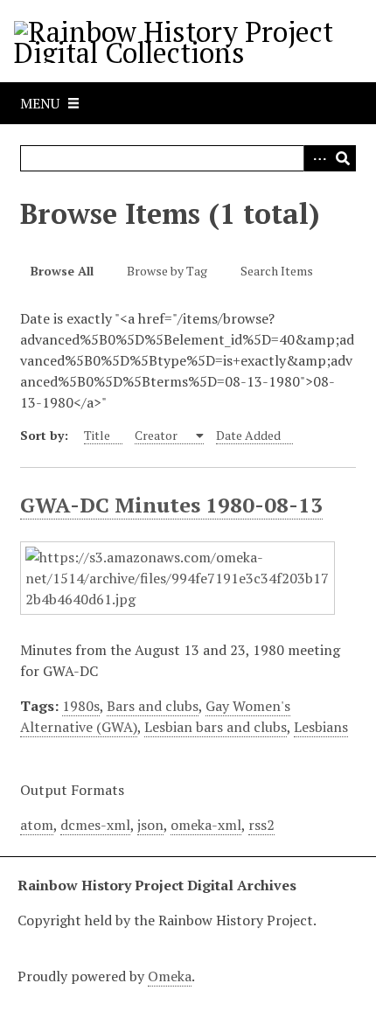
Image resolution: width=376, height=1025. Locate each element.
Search (343, 158)
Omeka (169, 976)
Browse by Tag (167, 270)
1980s (81, 705)
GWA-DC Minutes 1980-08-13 (171, 505)
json (150, 824)
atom (36, 824)
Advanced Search (316, 158)
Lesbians (321, 726)
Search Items (276, 270)
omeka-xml (206, 824)
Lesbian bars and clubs (215, 726)
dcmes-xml (95, 824)
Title (97, 435)
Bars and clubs (152, 705)
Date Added (248, 435)
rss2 (261, 824)
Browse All (62, 270)
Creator (157, 435)
